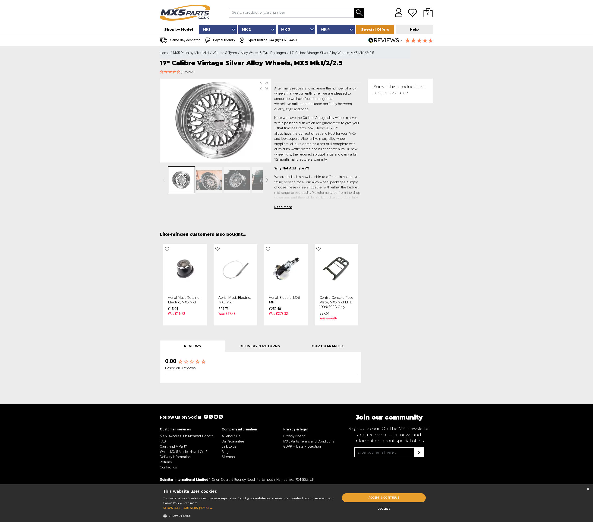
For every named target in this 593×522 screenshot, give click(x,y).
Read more (190, 503)
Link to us (229, 446)
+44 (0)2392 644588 (283, 40)
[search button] (359, 13)
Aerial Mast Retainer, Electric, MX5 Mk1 (184, 300)
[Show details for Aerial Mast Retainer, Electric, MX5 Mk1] (185, 268)
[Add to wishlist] (167, 249)
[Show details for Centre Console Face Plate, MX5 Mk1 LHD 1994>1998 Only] (336, 268)
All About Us (231, 436)
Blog (225, 452)
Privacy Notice (294, 436)
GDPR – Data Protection (302, 446)
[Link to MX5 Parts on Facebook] (206, 417)
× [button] (588, 489)
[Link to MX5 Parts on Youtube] (216, 417)
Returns (166, 462)
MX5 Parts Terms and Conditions (308, 441)
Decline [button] (384, 509)
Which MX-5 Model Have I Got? (183, 452)
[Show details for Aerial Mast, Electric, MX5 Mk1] (235, 268)
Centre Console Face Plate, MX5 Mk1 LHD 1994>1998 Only (336, 302)
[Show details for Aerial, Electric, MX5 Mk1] (286, 268)
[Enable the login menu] (397, 12)
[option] (185, 284)
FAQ (163, 441)
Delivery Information (175, 457)
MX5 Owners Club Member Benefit (186, 436)
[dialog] (296, 503)
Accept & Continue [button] (384, 498)
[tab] (192, 346)
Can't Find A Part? (173, 446)
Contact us (168, 467)
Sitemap (228, 457)
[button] (428, 12)
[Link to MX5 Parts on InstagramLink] (220, 417)
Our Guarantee (233, 441)
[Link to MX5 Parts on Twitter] (211, 417)
